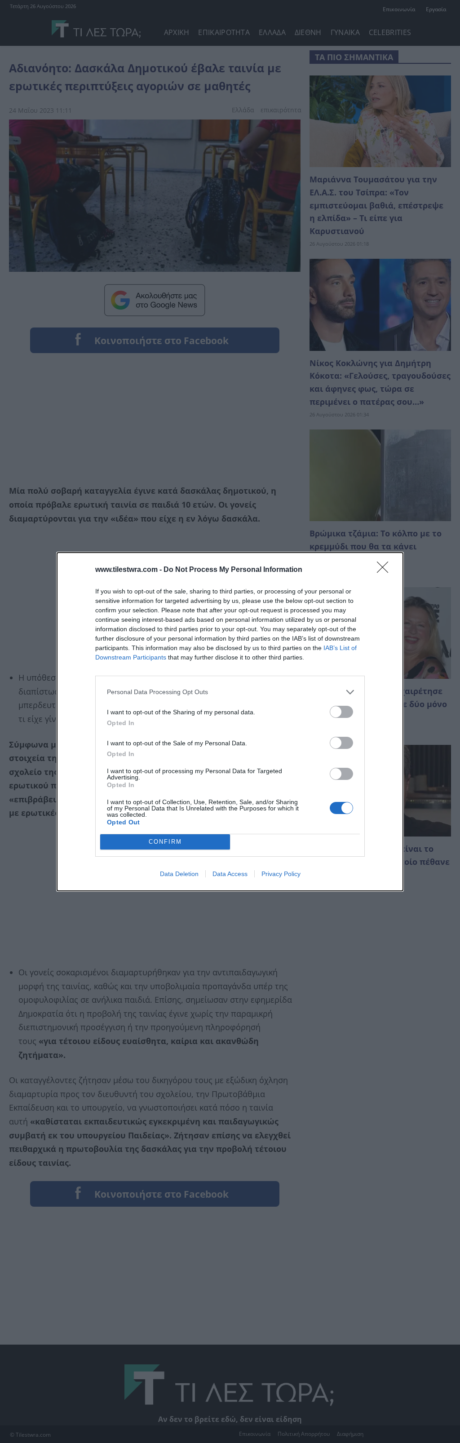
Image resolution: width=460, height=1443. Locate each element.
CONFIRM (165, 841)
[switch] (341, 712)
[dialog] (230, 722)
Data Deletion (179, 873)
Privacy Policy (281, 873)
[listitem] (230, 692)
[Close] (385, 570)
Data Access (230, 873)
